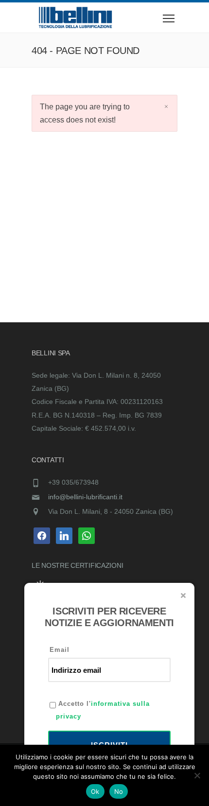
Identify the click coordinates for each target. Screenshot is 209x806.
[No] (197, 775)
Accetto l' (103, 710)
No (118, 791)
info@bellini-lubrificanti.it (85, 497)
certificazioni (96, 565)
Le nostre (51, 565)
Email (60, 649)
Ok (95, 791)
